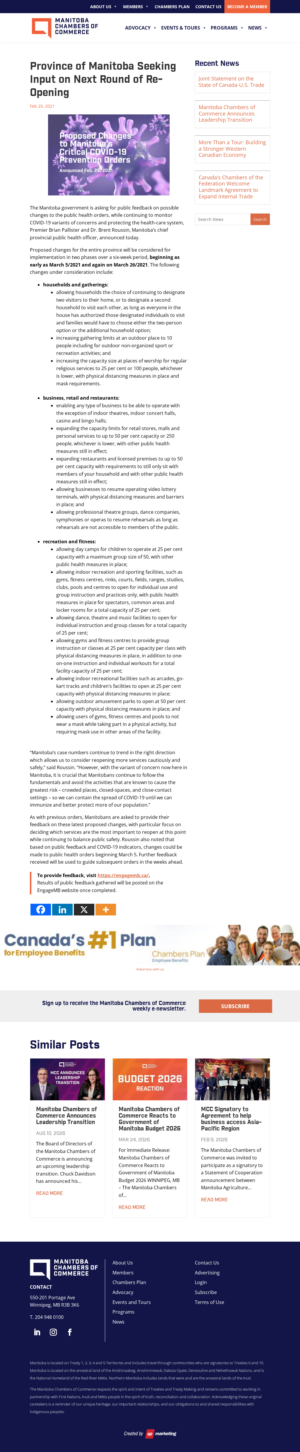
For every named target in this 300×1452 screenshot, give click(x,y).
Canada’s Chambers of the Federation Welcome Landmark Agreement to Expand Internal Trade (231, 187)
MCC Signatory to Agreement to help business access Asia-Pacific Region (231, 1119)
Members (133, 6)
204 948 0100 (49, 1317)
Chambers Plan (172, 6)
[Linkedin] (62, 909)
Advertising (207, 1272)
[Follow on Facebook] (70, 1332)
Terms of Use (209, 1302)
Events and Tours (131, 1302)
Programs (224, 28)
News (255, 28)
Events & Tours (180, 28)
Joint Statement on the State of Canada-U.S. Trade (231, 81)
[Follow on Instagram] (53, 1332)
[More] (106, 909)
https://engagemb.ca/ (123, 875)
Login (201, 1282)
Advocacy (138, 28)
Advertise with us (150, 969)
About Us (100, 6)
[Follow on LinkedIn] (37, 1332)
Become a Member (247, 6)
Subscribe (235, 1006)
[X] (84, 909)
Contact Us (208, 6)
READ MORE (49, 1193)
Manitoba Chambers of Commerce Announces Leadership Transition (227, 113)
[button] (150, 945)
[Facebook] (40, 909)
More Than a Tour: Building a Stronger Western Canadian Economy (232, 148)
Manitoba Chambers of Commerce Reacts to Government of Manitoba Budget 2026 (150, 1119)
